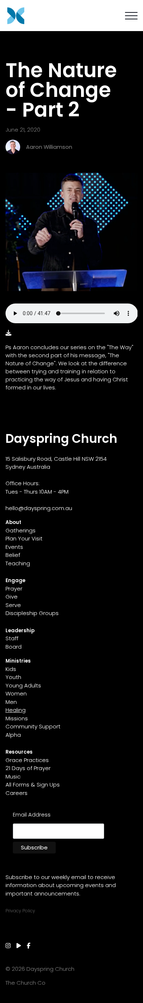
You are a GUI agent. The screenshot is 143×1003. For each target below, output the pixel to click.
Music (13, 776)
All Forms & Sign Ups (33, 784)
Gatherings (21, 530)
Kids (11, 669)
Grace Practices (27, 760)
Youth (13, 677)
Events (14, 547)
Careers (16, 793)
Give (12, 596)
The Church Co (25, 983)
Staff (12, 638)
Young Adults (23, 685)
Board (14, 647)
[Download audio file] (8, 333)
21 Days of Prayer (28, 768)
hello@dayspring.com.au (39, 508)
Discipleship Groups (32, 613)
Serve (13, 605)
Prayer (14, 588)
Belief (13, 555)
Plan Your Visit (24, 538)
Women (16, 693)
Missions (17, 718)
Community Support (33, 726)
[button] (131, 16)
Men (11, 702)
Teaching (18, 563)
